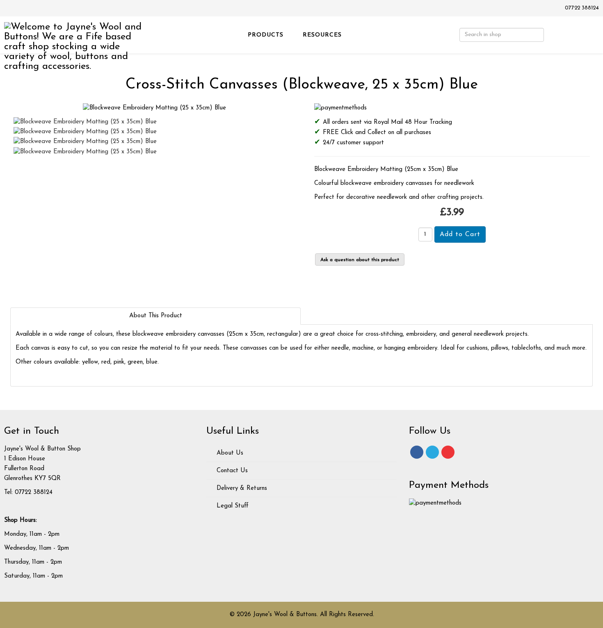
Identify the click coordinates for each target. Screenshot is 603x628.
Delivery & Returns (241, 488)
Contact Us (231, 471)
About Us (229, 453)
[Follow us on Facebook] (416, 452)
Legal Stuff (232, 506)
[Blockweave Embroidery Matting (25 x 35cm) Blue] (154, 108)
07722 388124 (582, 8)
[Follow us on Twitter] (432, 452)
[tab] (155, 316)
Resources (322, 35)
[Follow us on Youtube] (448, 452)
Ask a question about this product (359, 259)
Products (265, 35)
